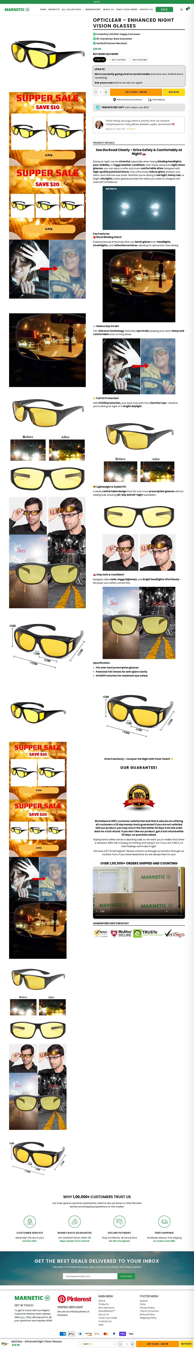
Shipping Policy (148, 1317)
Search (144, 1300)
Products (54, 9)
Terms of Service (149, 1311)
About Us (108, 9)
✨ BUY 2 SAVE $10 (117, 60)
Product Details (104, 142)
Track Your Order (126, 9)
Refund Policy (147, 1314)
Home (43, 9)
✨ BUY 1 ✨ (100, 59)
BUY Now (174, 92)
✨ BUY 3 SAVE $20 (138, 60)
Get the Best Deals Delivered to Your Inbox (97, 1261)
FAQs (143, 1304)
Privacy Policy (147, 1307)
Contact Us (146, 9)
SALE (164, 9)
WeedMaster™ (93, 9)
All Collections (72, 9)
